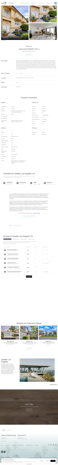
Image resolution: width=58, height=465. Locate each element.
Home (2, 445)
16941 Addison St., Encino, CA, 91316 (11, 250)
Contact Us (42, 3)
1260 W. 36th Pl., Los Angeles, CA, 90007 (12, 259)
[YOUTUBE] (53, 445)
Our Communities (20, 445)
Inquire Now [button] (29, 54)
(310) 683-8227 (49, 3)
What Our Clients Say (29, 445)
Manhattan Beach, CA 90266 (22, 438)
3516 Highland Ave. (20, 437)
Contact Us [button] (29, 409)
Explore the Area (53, 384)
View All (29, 348)
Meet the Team (8, 445)
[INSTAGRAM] (49, 445)
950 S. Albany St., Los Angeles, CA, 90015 (12, 263)
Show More (29, 276)
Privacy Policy (54, 457)
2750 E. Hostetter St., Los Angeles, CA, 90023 (13, 272)
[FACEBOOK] (51, 445)
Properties (34, 3)
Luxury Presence (9, 457)
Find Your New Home (24, 3)
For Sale (14, 445)
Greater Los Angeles (36, 213)
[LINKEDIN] (56, 445)
